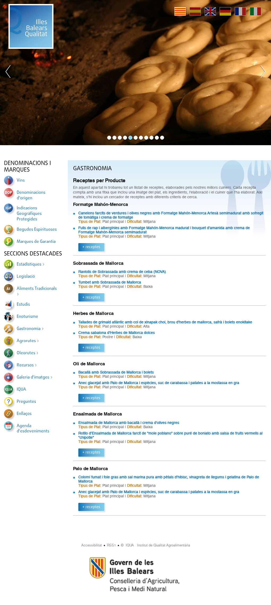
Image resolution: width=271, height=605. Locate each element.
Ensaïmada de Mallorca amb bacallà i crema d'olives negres (128, 422)
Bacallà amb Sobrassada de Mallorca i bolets (116, 372)
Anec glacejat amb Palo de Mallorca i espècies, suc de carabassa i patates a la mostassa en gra (158, 383)
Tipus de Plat (89, 221)
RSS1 (111, 545)
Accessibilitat (91, 545)
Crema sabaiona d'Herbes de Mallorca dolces (116, 332)
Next (263, 72)
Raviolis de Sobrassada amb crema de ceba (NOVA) (122, 272)
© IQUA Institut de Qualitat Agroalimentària (155, 545)
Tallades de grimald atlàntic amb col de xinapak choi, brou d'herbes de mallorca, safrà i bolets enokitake (165, 322)
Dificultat (134, 221)
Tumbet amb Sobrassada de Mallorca (109, 282)
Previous (8, 72)
